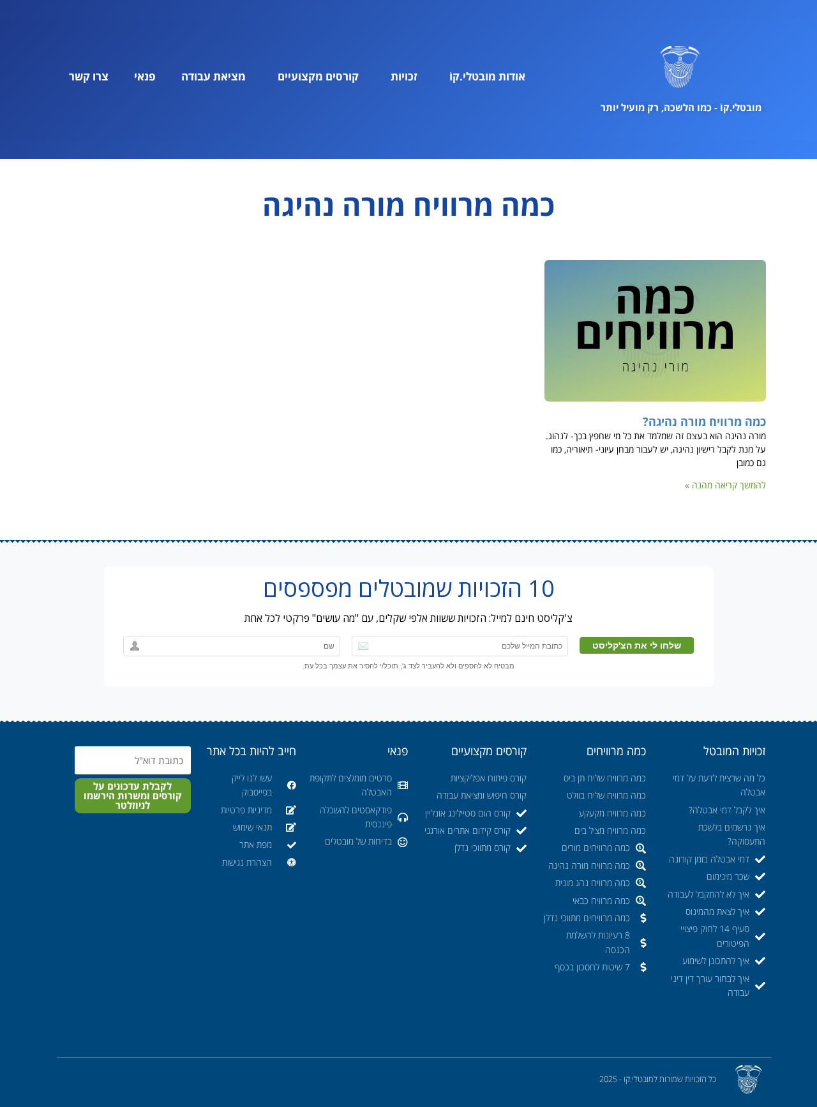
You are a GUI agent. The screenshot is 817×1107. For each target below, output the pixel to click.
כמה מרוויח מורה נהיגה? (704, 421)
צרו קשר (89, 76)
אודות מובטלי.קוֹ (487, 76)
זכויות (404, 76)
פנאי (145, 76)
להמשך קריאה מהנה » (725, 485)
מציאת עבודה (213, 76)
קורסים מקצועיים (318, 76)
